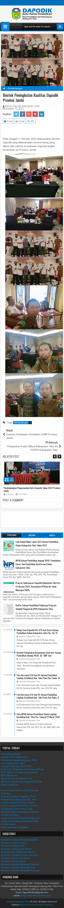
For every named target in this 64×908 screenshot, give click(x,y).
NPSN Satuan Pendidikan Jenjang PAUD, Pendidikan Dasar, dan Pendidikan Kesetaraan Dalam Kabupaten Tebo (38, 564)
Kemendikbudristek (10, 754)
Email (9, 121)
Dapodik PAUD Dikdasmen (14, 757)
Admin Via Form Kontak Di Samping (36, 905)
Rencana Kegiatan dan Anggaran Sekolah (21, 781)
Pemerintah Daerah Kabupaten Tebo (19, 760)
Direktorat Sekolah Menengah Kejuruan (20, 870)
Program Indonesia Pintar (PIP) (16, 766)
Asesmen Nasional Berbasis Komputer (20, 812)
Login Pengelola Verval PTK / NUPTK (19, 805)
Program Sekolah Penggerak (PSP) (18, 796)
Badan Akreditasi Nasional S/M (16, 778)
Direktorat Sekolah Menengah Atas (18, 867)
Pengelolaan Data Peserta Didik (17, 809)
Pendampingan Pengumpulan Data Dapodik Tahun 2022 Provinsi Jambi (32, 489)
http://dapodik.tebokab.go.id (36, 895)
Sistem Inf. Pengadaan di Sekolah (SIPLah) (22, 769)
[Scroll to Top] (58, 902)
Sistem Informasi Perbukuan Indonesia (20, 818)
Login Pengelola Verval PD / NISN (17, 802)
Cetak (21, 121)
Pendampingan (22, 422)
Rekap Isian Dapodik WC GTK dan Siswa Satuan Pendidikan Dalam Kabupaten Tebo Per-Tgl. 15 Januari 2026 (37, 633)
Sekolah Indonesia (10, 815)
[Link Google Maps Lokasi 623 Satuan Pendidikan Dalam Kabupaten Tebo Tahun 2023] (8, 545)
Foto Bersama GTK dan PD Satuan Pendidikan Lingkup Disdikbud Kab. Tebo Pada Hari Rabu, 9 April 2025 (38, 697)
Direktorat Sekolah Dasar (13, 861)
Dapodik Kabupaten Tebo (18, 901)
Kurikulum (6, 793)
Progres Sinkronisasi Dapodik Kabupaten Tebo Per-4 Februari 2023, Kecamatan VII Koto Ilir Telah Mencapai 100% (38, 586)
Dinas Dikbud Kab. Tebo (13, 763)
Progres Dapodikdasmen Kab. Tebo (19, 799)
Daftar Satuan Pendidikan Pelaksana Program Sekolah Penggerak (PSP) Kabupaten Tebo (36, 607)
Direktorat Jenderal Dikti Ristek (16, 849)
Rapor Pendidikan (9, 784)
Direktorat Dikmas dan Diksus (15, 858)
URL (32, 121)
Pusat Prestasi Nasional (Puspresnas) (20, 790)
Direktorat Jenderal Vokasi (14, 843)
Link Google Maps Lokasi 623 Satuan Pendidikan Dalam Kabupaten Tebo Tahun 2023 (37, 543)
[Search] (60, 27)
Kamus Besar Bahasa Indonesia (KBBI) (20, 821)
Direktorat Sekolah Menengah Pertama (20, 864)
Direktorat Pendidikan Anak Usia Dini (19, 855)
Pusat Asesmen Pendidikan (15, 827)
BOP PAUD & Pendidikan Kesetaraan (19, 772)
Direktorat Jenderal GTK (13, 846)
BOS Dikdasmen (9, 775)
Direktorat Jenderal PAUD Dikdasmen (19, 839)
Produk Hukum (8, 824)
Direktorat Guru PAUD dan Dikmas (18, 852)
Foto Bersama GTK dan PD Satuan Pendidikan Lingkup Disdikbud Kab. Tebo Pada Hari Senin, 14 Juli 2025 (38, 678)
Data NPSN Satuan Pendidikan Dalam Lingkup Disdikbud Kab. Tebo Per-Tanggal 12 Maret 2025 (38, 715)
